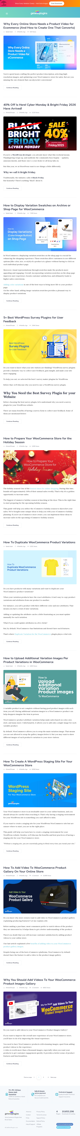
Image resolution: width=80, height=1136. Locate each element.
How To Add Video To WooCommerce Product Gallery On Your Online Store (34, 870)
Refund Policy (40, 1121)
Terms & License (41, 1115)
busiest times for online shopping (44, 488)
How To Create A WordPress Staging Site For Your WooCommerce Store (37, 763)
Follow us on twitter (64, 1127)
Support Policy (40, 1118)
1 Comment (35, 876)
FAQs (27, 1118)
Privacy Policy (40, 1112)
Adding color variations (13, 284)
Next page (53, 1077)
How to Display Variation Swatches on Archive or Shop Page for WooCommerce (37, 207)
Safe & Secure (39, 1091)
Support (69, 1092)
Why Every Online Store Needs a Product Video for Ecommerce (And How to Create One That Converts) (39, 26)
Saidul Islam (9, 32)
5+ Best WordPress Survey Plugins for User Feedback (33, 319)
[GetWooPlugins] (14, 1112)
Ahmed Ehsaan (10, 112)
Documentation (30, 1121)
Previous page (28, 1077)
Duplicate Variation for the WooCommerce (33, 634)
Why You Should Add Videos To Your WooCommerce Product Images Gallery (39, 982)
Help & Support (30, 1124)
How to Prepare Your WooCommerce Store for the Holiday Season (37, 440)
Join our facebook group (65, 1124)
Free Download (56, 3)
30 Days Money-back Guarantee (15, 1092)
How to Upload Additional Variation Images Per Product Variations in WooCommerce (35, 660)
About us (28, 1112)
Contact (28, 1115)
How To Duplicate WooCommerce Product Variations (39, 542)
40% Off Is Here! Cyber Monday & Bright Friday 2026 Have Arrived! (39, 107)
